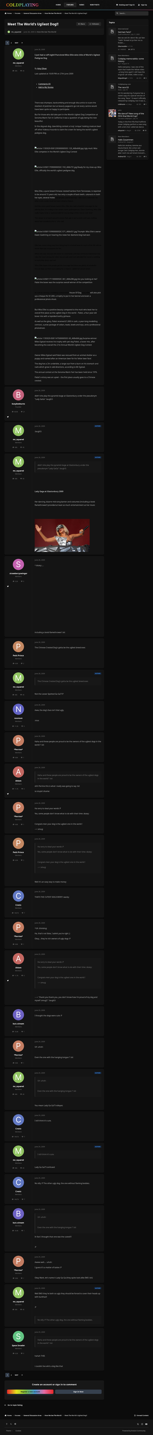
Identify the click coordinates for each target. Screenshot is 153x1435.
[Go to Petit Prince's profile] (18, 646)
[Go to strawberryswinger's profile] (18, 564)
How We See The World (46, 32)
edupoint (121, 130)
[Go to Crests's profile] (18, 896)
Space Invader (18, 1345)
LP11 (119, 110)
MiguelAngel (122, 78)
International (123, 29)
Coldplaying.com (124, 84)
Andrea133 (122, 142)
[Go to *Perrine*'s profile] (18, 740)
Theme (8, 1431)
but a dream (18, 1023)
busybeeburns (18, 404)
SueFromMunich (124, 34)
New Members (123, 55)
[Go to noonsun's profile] (18, 709)
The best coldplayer (125, 118)
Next (16, 43)
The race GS (123, 87)
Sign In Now (78, 1392)
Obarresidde (122, 46)
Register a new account (30, 1392)
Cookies (18, 1431)
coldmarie (121, 104)
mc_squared (16, 32)
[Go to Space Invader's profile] (18, 1336)
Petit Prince (18, 655)
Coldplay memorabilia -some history (131, 60)
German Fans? (124, 32)
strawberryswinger (18, 573)
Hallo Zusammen (125, 139)
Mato (120, 90)
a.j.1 (119, 64)
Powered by (133, 1431)
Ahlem (18, 781)
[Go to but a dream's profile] (18, 1014)
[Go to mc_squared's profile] (9, 32)
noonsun (18, 718)
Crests (18, 905)
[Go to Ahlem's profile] (18, 772)
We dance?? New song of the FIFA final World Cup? (131, 114)
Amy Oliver (42, 68)
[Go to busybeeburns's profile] (18, 395)
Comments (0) (44, 84)
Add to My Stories (45, 87)
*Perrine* (18, 749)
